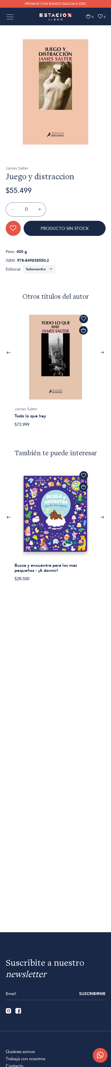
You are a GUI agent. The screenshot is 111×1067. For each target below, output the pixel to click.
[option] (55, 92)
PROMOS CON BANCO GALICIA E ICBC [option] (55, 3)
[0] (88, 16)
